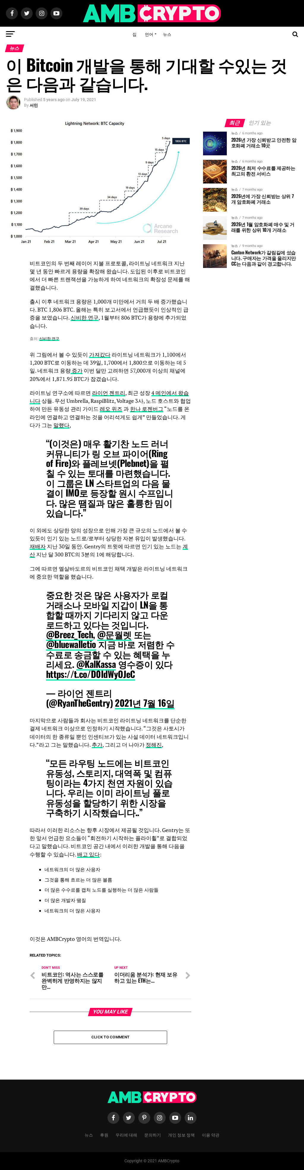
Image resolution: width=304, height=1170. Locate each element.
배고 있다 (88, 854)
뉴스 (167, 34)
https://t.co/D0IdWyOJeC (90, 674)
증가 (77, 370)
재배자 (38, 546)
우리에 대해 (126, 1134)
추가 (97, 744)
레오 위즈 (111, 409)
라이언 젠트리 (108, 393)
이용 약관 (210, 1134)
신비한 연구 (85, 317)
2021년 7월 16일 (145, 702)
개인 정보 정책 (181, 1134)
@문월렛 (114, 634)
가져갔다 (99, 354)
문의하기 (152, 1134)
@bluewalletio (71, 644)
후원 (104, 1134)
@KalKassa (96, 664)
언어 (149, 34)
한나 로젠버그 (146, 409)
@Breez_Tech (69, 634)
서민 (34, 105)
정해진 (154, 744)
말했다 (61, 425)
